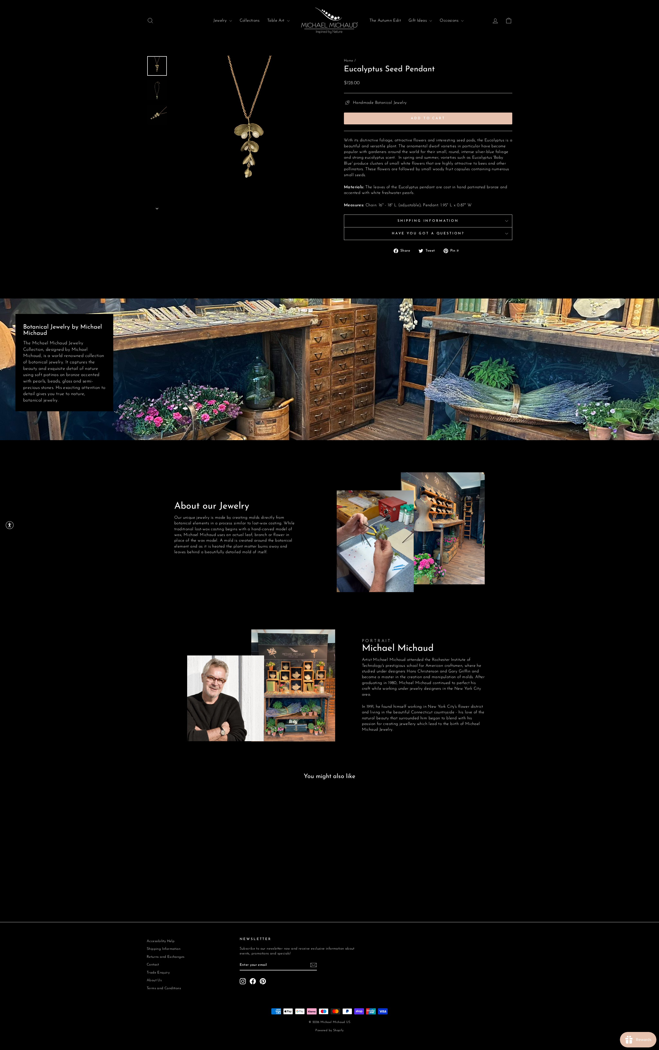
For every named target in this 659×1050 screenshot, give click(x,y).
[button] (9, 525)
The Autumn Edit (385, 21)
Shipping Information (428, 221)
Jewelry (220, 21)
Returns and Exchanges (165, 957)
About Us (154, 980)
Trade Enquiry (158, 972)
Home (348, 60)
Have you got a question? (428, 233)
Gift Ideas (418, 21)
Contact (153, 964)
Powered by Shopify (329, 1030)
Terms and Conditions (164, 988)
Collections (249, 21)
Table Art (276, 21)
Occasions (450, 21)
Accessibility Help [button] (161, 941)
